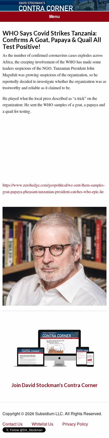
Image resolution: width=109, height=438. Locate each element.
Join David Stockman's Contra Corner (54, 385)
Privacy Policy (75, 424)
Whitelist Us (42, 424)
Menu (54, 16)
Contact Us (13, 424)
